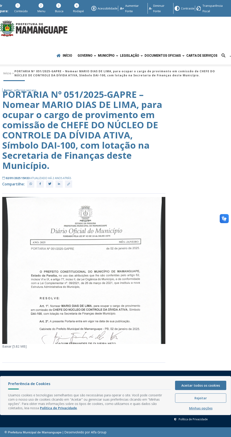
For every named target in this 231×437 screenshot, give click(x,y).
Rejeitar (200, 398)
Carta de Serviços (201, 55)
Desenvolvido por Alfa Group (85, 432)
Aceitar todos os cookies (200, 385)
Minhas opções (201, 408)
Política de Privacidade (193, 419)
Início (67, 55)
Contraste (187, 8)
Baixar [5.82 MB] (14, 346)
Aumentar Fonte (132, 8)
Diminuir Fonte (158, 8)
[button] (224, 56)
